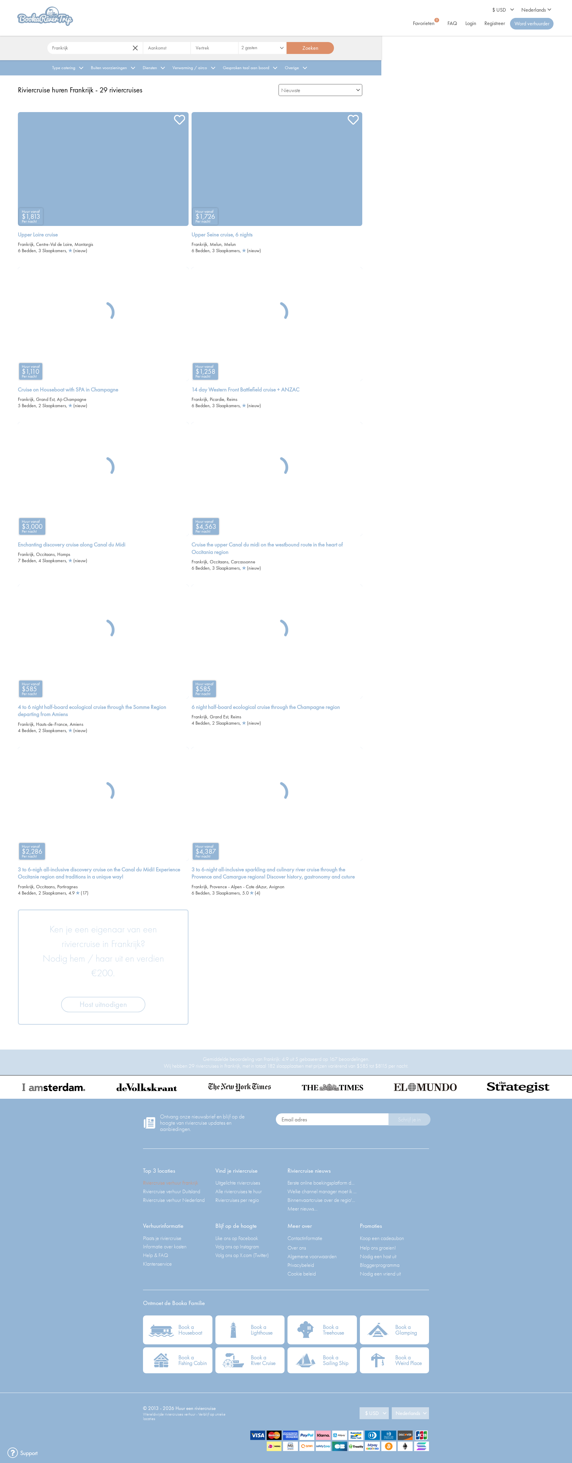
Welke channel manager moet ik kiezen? (322, 1191)
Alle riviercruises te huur (238, 1191)
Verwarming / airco (189, 68)
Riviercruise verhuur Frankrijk (170, 1182)
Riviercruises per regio (237, 1200)
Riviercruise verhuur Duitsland (171, 1191)
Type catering (63, 68)
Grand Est (45, 399)
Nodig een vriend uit (380, 1273)
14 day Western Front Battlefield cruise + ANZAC (245, 389)
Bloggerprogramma (380, 1264)
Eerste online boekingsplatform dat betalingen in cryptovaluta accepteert (322, 1182)
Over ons (296, 1247)
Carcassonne (243, 562)
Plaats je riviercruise (162, 1238)
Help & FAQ (155, 1255)
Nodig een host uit (378, 1256)
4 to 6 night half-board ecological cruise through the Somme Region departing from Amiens (92, 710)
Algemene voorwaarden (312, 1256)
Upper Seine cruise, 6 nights (222, 234)
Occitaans (45, 554)
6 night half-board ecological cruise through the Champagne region (266, 707)
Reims (232, 399)
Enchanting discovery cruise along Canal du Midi (71, 544)
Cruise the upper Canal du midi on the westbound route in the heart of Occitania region (267, 548)
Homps (63, 554)
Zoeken (310, 47)
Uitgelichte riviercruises (237, 1182)
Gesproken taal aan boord (246, 68)
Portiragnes (67, 887)
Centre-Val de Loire (54, 244)
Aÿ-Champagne (71, 399)
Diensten (150, 68)
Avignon (277, 887)
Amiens (76, 724)
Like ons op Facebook (236, 1238)
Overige (292, 68)
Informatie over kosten (164, 1246)
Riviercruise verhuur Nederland (174, 1200)
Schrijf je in (409, 1119)
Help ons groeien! (378, 1247)
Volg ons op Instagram (237, 1246)
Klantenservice (157, 1263)
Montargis (83, 244)
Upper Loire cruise (38, 234)
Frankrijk (26, 244)
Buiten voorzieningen (109, 68)
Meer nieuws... (302, 1208)
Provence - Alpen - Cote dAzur (238, 887)
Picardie (217, 399)
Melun (216, 244)
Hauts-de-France (51, 724)
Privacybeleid (300, 1264)
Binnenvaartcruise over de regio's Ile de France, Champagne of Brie (322, 1200)
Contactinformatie (304, 1238)
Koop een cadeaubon (382, 1238)
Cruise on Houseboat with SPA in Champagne (68, 389)
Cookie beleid (301, 1273)
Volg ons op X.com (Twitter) (242, 1255)
